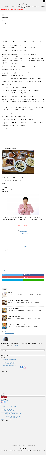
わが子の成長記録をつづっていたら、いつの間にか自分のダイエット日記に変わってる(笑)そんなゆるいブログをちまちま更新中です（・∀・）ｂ (23, 450)
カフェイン (4, 270)
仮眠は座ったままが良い (14, 316)
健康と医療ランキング (4, 400)
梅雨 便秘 (6, 331)
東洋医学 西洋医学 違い (9, 333)
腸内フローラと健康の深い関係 (7, 363)
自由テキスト (23, 369)
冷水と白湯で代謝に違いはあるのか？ (9, 365)
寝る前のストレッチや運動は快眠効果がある (19, 300)
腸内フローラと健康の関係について (8, 414)
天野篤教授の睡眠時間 (13, 308)
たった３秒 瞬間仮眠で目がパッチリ (17, 324)
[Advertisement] (23, 32)
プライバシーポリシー (14, 445)
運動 (9, 270)
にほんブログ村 (23, 246)
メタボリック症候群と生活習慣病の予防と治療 (11, 413)
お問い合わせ (24, 445)
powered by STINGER (31, 453)
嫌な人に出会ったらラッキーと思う (8, 359)
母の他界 (2, 361)
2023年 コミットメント (20, 345)
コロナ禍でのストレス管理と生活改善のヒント (11, 417)
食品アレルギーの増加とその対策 (8, 362)
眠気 (7, 270)
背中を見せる (23, 4)
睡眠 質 (10, 292)
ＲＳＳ (3, 404)
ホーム (20, 445)
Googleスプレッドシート (6, 419)
